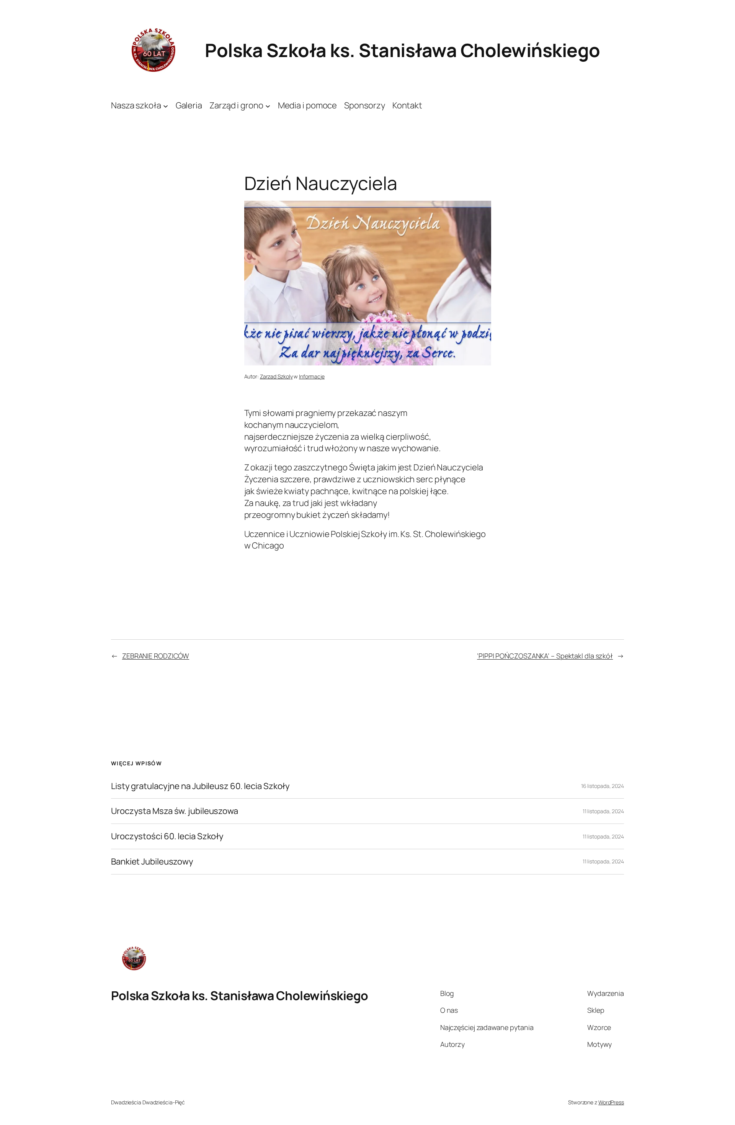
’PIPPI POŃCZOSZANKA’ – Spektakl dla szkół (545, 655)
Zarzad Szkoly (276, 376)
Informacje (312, 376)
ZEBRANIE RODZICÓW (155, 655)
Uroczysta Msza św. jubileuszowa (174, 811)
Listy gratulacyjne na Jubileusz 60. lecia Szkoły (200, 786)
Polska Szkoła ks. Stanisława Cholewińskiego (402, 50)
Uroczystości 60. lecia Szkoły (167, 836)
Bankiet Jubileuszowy (152, 861)
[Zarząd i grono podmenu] (267, 105)
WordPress (611, 1102)
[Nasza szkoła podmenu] (165, 105)
